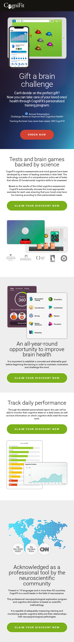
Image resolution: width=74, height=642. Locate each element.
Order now (37, 134)
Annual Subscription (39, 114)
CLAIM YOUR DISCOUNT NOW (37, 205)
